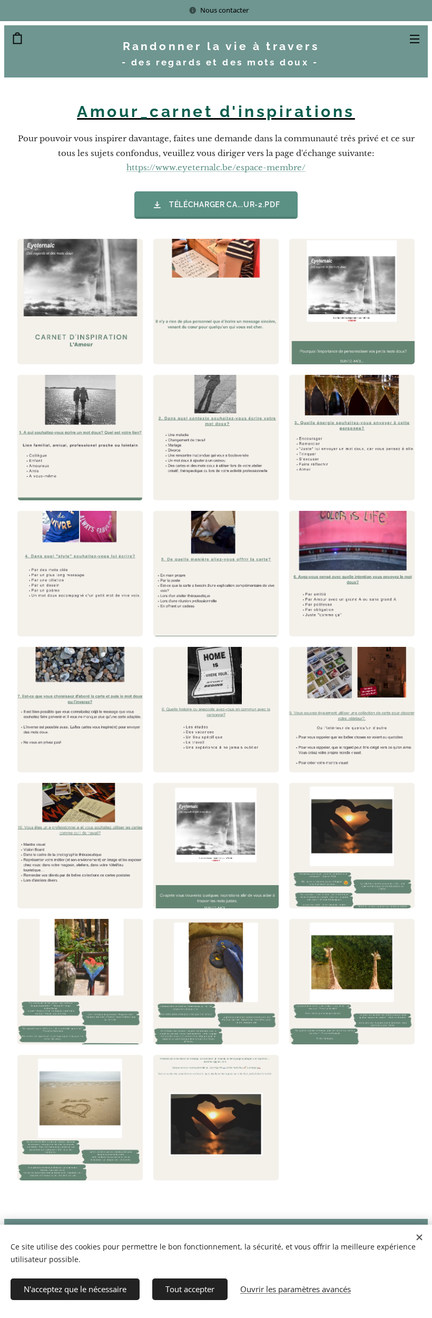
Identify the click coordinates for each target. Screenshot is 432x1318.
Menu (414, 38)
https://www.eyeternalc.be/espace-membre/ (216, 167)
